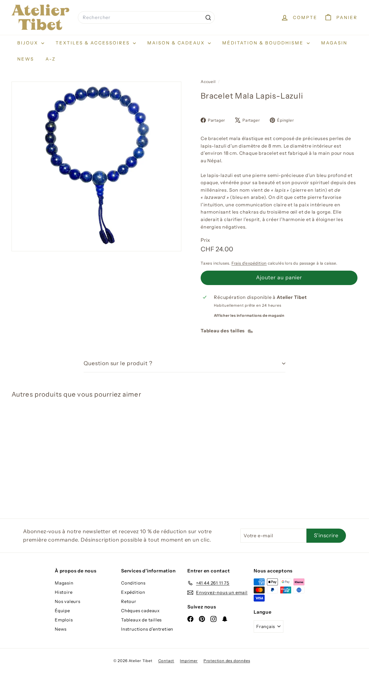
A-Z (51, 59)
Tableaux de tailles (141, 620)
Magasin (334, 43)
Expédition (133, 592)
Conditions (133, 583)
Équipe (62, 610)
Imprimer (188, 660)
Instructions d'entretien (147, 629)
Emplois (64, 620)
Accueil (208, 81)
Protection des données (227, 660)
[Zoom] (96, 166)
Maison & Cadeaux (176, 43)
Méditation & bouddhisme (263, 43)
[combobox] (146, 17)
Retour (128, 601)
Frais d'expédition (249, 263)
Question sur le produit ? (118, 363)
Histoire (63, 592)
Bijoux (28, 43)
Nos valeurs (67, 601)
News (25, 59)
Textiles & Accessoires (93, 43)
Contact (166, 660)
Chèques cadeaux (140, 610)
